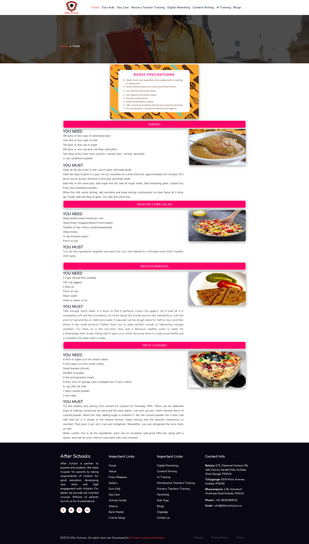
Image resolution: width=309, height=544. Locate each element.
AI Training (223, 7)
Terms (240, 537)
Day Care (123, 7)
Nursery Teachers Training (173, 489)
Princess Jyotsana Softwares (147, 538)
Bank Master (116, 512)
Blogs (237, 7)
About (112, 471)
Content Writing (203, 7)
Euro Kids (108, 7)
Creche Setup (117, 518)
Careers (198, 537)
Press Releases (118, 477)
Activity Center (118, 500)
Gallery (113, 483)
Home (96, 7)
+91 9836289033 (226, 500)
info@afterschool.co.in (228, 506)
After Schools (75, 456)
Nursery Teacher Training (148, 7)
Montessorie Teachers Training (176, 483)
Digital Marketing (178, 7)
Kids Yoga (163, 500)
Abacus (113, 506)
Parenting (163, 494)
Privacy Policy (219, 537)
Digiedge (162, 512)
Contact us (163, 518)
